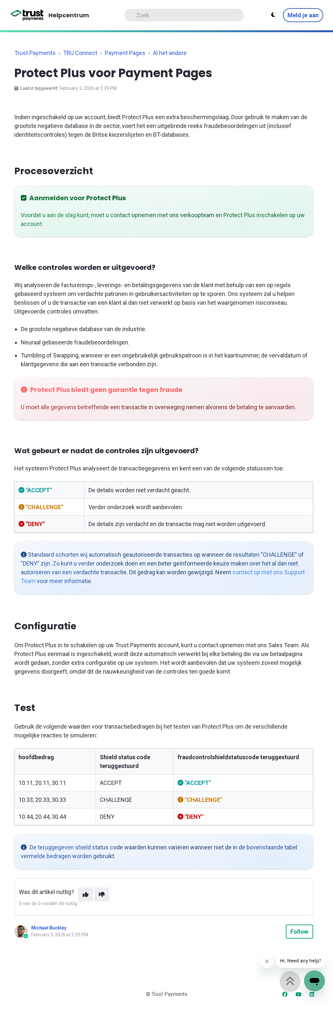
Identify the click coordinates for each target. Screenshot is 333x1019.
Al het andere (170, 52)
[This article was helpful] (85, 894)
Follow (299, 931)
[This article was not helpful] (101, 894)
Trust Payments (35, 52)
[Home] (27, 15)
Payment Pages (125, 52)
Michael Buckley (48, 927)
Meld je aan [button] (303, 15)
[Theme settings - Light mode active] (273, 15)
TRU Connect (80, 52)
